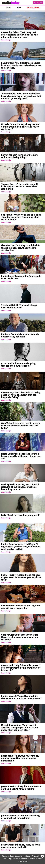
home (8, 8)
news (18, 8)
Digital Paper (33, 8)
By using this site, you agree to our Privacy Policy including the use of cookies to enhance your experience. (22, 858)
